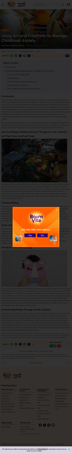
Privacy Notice (42, 449)
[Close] (69, 449)
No (42, 235)
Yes (30, 235)
